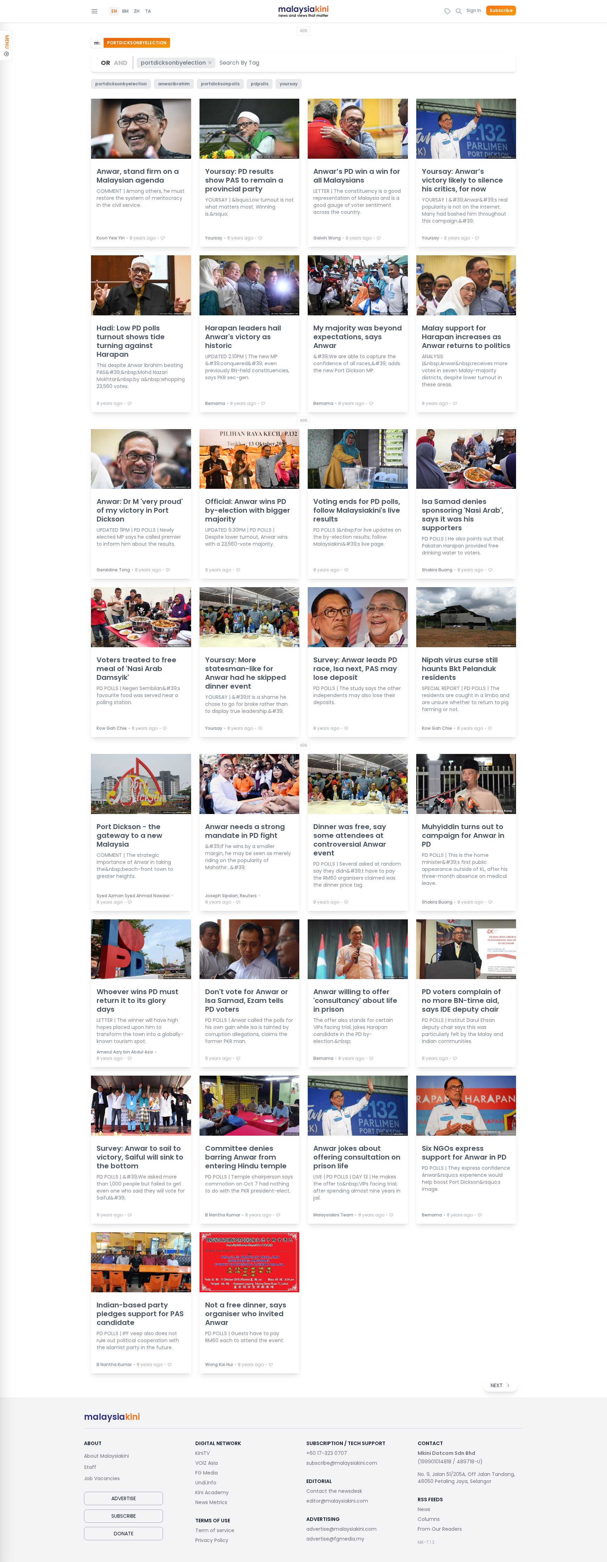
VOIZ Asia (206, 1462)
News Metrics (211, 1502)
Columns (429, 1519)
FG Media (206, 1472)
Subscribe (501, 10)
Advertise (123, 1498)
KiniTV (202, 1453)
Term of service (214, 1530)
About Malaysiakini (106, 1455)
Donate (123, 1533)
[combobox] (240, 62)
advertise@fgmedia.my (335, 1538)
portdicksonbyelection (173, 63)
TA (148, 11)
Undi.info (205, 1482)
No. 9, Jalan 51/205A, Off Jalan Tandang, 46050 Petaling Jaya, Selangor (466, 1478)
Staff (90, 1467)
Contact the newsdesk (334, 1491)
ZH (136, 11)
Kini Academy (212, 1492)
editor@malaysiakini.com (337, 1500)
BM (125, 11)
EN (114, 11)
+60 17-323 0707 (326, 1453)
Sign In (473, 10)
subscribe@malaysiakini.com (341, 1462)
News (424, 1509)
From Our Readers (440, 1529)
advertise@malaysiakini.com (341, 1529)
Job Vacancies (102, 1478)
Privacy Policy (211, 1540)
